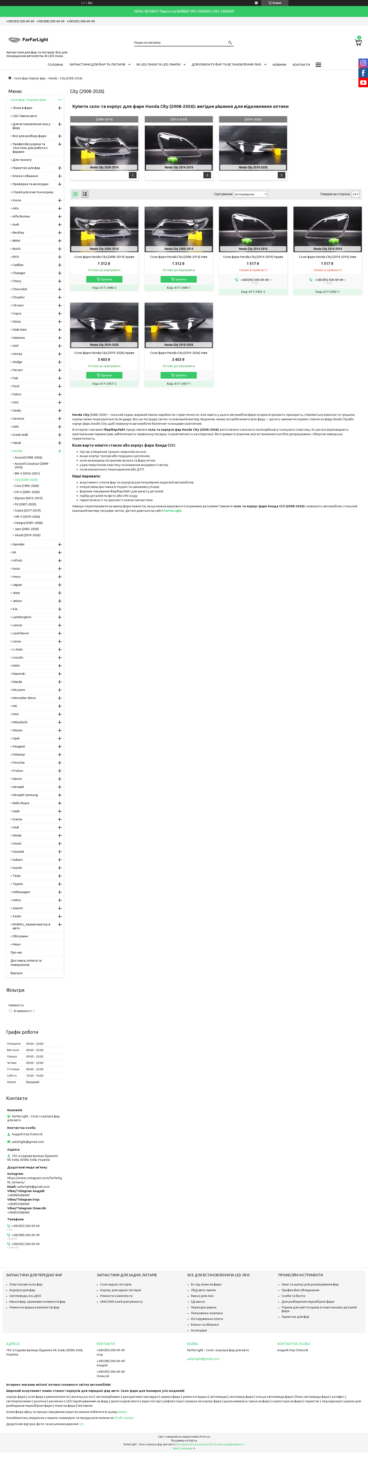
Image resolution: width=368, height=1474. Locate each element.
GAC (16, 402)
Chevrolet (20, 289)
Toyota (18, 884)
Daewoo (19, 337)
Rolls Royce (21, 803)
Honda (53, 78)
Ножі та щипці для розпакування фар (310, 1284)
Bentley (18, 232)
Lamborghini (22, 617)
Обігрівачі (20, 936)
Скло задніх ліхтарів (115, 1284)
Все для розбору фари (29, 136)
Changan (19, 273)
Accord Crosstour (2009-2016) (32, 465)
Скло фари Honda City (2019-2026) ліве (178, 353)
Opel (16, 738)
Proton (18, 770)
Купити (106, 279)
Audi (16, 224)
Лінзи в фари (22, 108)
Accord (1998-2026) (28, 457)
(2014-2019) (178, 119)
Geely (17, 410)
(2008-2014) (104, 119)
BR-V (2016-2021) (27, 473)
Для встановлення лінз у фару (31, 126)
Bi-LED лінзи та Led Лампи (158, 64)
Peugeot (19, 746)
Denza (17, 354)
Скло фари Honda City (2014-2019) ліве (327, 257)
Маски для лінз (202, 1296)
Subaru (18, 859)
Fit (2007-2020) (25, 504)
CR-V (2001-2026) (27, 492)
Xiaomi (18, 908)
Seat (16, 827)
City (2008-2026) (26, 479)
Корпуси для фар (22, 1290)
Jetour (17, 601)
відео (122, 1412)
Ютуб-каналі (124, 1418)
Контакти (301, 64)
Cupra (17, 313)
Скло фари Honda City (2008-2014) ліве (178, 257)
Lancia (17, 625)
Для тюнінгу (22, 160)
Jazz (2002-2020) (27, 529)
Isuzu (16, 568)
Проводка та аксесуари (30, 184)
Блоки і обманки (25, 176)
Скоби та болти (293, 1296)
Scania (17, 819)
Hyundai (18, 544)
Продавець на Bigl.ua (184, 1440)
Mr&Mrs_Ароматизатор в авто (31, 926)
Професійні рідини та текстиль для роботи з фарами (30, 147)
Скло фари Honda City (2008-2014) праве (104, 257)
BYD (16, 257)
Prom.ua (205, 1436)
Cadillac (18, 265)
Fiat (15, 378)
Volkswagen (21, 892)
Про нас (16, 952)
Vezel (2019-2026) (27, 535)
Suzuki (17, 867)
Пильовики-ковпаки (207, 1313)
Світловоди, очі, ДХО (25, 1296)
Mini (16, 714)
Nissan (17, 730)
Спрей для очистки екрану (33, 192)
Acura (17, 200)
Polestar (19, 754)
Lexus (17, 641)
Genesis (18, 418)
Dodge (17, 362)
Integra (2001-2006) (29, 523)
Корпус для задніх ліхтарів (120, 1290)
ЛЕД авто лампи (203, 1290)
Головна (55, 64)
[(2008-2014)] (104, 148)
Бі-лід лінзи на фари (206, 1284)
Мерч (17, 944)
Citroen (18, 305)
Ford (16, 386)
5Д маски (198, 1301)
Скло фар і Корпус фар (29, 78)
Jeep (16, 593)
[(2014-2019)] (179, 148)
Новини (279, 64)
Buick (16, 248)
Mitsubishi (20, 722)
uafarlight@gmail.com (28, 1142)
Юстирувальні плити (207, 1319)
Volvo (17, 900)
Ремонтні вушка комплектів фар (34, 1307)
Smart (17, 843)
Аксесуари (199, 1330)
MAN (16, 665)
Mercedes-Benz (24, 698)
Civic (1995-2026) (27, 486)
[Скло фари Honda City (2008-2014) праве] (104, 229)
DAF (16, 345)
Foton (17, 394)
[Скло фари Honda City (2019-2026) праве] (104, 325)
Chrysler (19, 297)
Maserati (19, 673)
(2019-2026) (253, 119)
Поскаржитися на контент (192, 1444)
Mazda (17, 681)
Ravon (17, 779)
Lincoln (18, 657)
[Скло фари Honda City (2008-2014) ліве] (179, 229)
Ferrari (18, 370)
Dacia (17, 321)
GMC (16, 426)
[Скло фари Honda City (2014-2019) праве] (253, 229)
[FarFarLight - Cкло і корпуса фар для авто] (27, 37)
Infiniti (17, 560)
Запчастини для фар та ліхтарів (97, 64)
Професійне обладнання (300, 1290)
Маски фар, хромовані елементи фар (37, 1301)
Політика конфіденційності (228, 1444)
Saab (16, 811)
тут (81, 1424)
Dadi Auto (20, 329)
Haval (17, 443)
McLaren (19, 690)
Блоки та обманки (205, 1324)
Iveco (16, 576)
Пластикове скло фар (25, 1284)
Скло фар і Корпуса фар (28, 100)
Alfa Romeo (21, 216)
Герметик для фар (26, 168)
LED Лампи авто (25, 116)
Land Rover (21, 633)
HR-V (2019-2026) (27, 516)
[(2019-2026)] (253, 148)
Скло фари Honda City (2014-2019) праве (253, 257)
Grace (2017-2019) (28, 510)
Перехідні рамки (203, 1307)
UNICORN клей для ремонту (121, 1301)
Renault (18, 787)
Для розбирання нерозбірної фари (308, 1301)
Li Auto (18, 649)
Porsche (19, 762)
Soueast (18, 851)
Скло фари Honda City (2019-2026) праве (104, 353)
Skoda (17, 835)
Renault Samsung (25, 795)
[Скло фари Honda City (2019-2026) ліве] (179, 325)
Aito (16, 208)
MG (15, 706)
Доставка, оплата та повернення (26, 962)
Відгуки (16, 973)
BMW (16, 240)
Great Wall (20, 434)
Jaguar (17, 584)
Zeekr (17, 916)
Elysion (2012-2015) (29, 498)
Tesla (16, 876)
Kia (15, 609)
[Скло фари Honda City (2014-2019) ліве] (327, 229)
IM (14, 552)
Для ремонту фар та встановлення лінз (226, 64)
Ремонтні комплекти (116, 1296)
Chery (17, 281)
